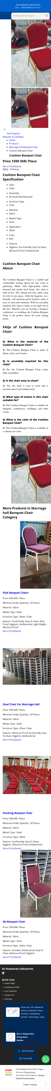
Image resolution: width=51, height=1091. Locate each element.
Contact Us (9, 995)
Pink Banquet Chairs (16, 592)
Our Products (11, 991)
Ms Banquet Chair (14, 921)
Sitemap (8, 999)
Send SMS (27, 1058)
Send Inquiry (13, 133)
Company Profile (12, 987)
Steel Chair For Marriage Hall (21, 704)
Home (12, 140)
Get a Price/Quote (12, 166)
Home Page (10, 983)
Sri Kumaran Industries (28, 6)
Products (13, 143)
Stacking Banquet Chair (18, 813)
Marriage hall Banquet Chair (23, 147)
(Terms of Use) (29, 1072)
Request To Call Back (13, 136)
